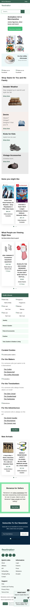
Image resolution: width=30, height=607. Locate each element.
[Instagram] (13, 555)
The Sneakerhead (10, 396)
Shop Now (6, 96)
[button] (13, 226)
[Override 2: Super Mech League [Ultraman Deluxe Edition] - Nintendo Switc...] (21, 203)
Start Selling (15, 507)
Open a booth (15, 499)
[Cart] (20, 6)
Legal (17, 563)
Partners (18, 565)
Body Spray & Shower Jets (8, 267)
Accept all (5, 603)
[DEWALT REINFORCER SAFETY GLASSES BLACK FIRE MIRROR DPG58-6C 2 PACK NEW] (21, 458)
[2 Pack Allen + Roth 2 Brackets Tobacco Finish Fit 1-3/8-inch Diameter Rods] (8, 458)
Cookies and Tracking (7, 586)
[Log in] (23, 6)
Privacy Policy (5, 589)
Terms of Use (5, 592)
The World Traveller (10, 418)
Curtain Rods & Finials (8, 470)
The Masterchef (9, 372)
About (3, 563)
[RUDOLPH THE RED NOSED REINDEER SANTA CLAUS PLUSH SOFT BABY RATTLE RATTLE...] (21, 264)
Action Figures (22, 281)
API (3, 568)
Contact (4, 576)
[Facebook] (3, 555)
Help (26, 1)
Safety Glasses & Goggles (22, 471)
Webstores (19, 571)
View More (15, 429)
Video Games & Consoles (8, 214)
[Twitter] (6, 555)
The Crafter (8, 369)
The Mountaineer (9, 420)
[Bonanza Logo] (6, 6)
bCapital (18, 574)
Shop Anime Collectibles (15, 29)
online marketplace (18, 493)
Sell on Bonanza (6, 1)
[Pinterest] (10, 555)
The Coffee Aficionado (11, 374)
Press (17, 568)
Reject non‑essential (13, 603)
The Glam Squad (9, 393)
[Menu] (27, 6)
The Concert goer (10, 423)
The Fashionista (9, 399)
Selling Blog (5, 571)
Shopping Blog (6, 574)
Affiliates (4, 565)
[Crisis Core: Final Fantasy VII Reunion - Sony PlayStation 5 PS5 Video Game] (8, 203)
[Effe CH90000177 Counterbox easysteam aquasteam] (8, 264)
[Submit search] (23, 11)
